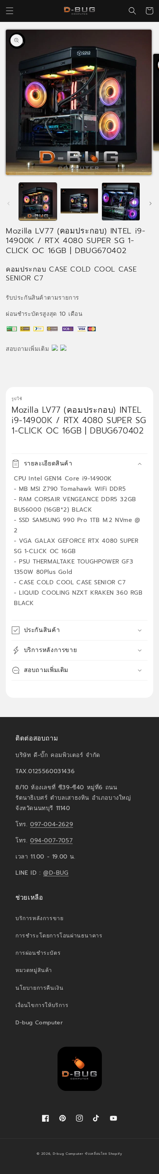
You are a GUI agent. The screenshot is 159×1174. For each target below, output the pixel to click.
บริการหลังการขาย (39, 918)
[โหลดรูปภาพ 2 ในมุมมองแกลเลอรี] (79, 201)
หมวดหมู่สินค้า (33, 970)
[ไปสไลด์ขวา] (150, 203)
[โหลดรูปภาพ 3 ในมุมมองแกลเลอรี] (121, 201)
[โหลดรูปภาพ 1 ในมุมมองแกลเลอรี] (38, 201)
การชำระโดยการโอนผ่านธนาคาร (58, 936)
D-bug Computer (39, 1023)
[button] (9, 10)
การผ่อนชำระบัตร (38, 953)
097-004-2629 (51, 824)
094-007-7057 (51, 840)
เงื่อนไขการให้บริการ (42, 1005)
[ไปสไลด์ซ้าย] (8, 203)
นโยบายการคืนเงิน (39, 988)
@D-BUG (56, 873)
